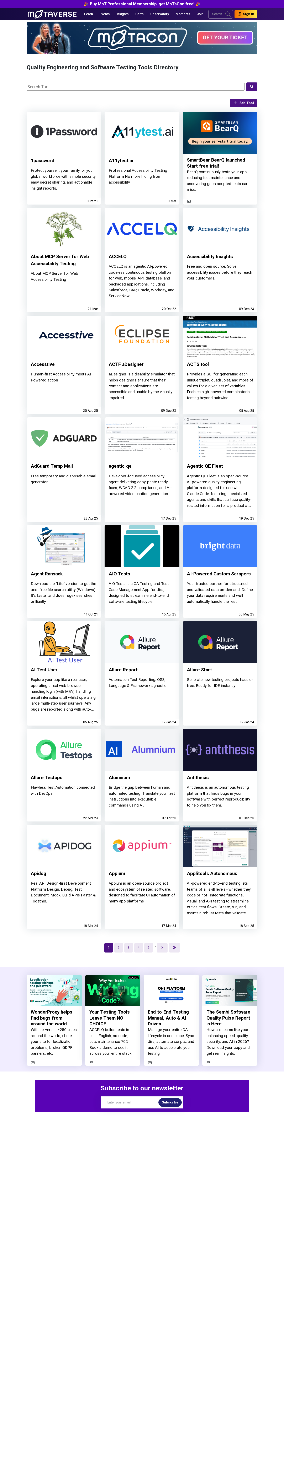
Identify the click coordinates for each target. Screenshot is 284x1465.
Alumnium (119, 777)
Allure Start (199, 670)
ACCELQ (118, 256)
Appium (117, 873)
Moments (183, 14)
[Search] (251, 86)
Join (200, 14)
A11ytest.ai (121, 160)
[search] (228, 14)
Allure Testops (46, 777)
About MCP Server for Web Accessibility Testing (60, 260)
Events (105, 14)
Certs (139, 14)
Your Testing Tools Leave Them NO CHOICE (109, 1018)
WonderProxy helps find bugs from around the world (51, 1018)
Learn (88, 14)
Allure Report (123, 670)
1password (42, 160)
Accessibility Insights (210, 256)
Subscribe (170, 1102)
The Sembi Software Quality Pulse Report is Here (228, 1018)
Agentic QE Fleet (205, 466)
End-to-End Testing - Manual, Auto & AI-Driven (170, 1018)
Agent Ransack (47, 574)
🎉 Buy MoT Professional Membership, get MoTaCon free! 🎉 (142, 3)
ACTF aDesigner (126, 364)
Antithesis (198, 777)
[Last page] (174, 948)
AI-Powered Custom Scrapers (219, 574)
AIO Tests (119, 574)
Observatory (159, 14)
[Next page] (162, 948)
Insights (122, 14)
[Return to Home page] (52, 14)
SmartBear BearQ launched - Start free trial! (217, 163)
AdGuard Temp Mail (52, 466)
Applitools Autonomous (212, 873)
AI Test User (44, 670)
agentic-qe (120, 466)
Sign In (248, 14)
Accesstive (43, 364)
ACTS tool (198, 364)
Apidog (38, 873)
